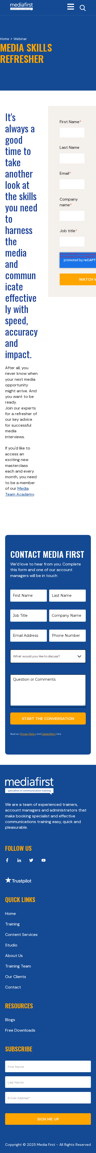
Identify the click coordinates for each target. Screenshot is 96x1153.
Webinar (20, 39)
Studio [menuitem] (11, 945)
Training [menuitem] (12, 924)
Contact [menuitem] (13, 987)
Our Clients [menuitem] (15, 976)
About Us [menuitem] (14, 955)
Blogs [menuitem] (10, 1019)
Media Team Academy (19, 491)
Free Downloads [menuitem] (20, 1030)
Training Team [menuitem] (18, 966)
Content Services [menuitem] (21, 934)
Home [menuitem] (10, 913)
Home (4, 39)
